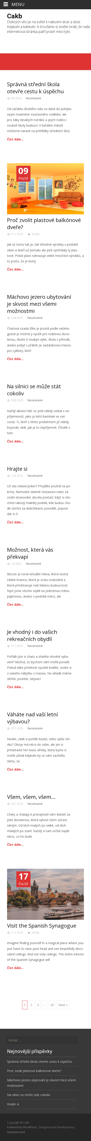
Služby (36, 234)
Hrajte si (17, 468)
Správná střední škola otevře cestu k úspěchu (35, 87)
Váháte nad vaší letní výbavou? (32, 718)
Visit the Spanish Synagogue (41, 925)
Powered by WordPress (22, 1127)
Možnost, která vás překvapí (30, 553)
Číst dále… (15, 139)
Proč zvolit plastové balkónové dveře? (44, 223)
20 (52, 1005)
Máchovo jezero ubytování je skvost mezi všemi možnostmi (39, 303)
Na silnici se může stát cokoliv (34, 390)
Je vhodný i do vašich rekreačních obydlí (32, 635)
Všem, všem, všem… (31, 796)
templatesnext (16, 1132)
